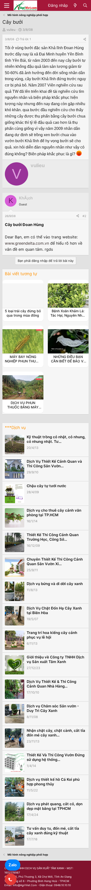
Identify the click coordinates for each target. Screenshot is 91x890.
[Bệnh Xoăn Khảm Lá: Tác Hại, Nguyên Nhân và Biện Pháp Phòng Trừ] (68, 295)
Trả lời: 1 (25, 39)
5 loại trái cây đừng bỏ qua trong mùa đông (23, 313)
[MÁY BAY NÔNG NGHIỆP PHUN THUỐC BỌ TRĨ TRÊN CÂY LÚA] (23, 341)
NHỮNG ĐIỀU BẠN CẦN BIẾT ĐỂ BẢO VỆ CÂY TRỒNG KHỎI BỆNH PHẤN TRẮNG (68, 363)
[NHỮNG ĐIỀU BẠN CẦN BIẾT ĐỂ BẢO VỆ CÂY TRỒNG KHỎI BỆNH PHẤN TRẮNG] (68, 341)
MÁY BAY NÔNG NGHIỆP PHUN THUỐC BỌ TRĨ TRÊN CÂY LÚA (23, 363)
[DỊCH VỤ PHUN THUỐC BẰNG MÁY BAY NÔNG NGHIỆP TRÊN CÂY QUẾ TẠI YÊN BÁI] (23, 387)
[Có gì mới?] (75, 5)
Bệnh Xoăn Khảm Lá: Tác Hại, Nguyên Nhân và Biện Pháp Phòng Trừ (68, 317)
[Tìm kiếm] (85, 5)
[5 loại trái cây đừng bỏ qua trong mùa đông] (23, 295)
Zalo (12, 864)
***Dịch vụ (15, 427)
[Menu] (6, 5)
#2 (84, 216)
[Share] (85, 39)
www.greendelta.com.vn (27, 243)
